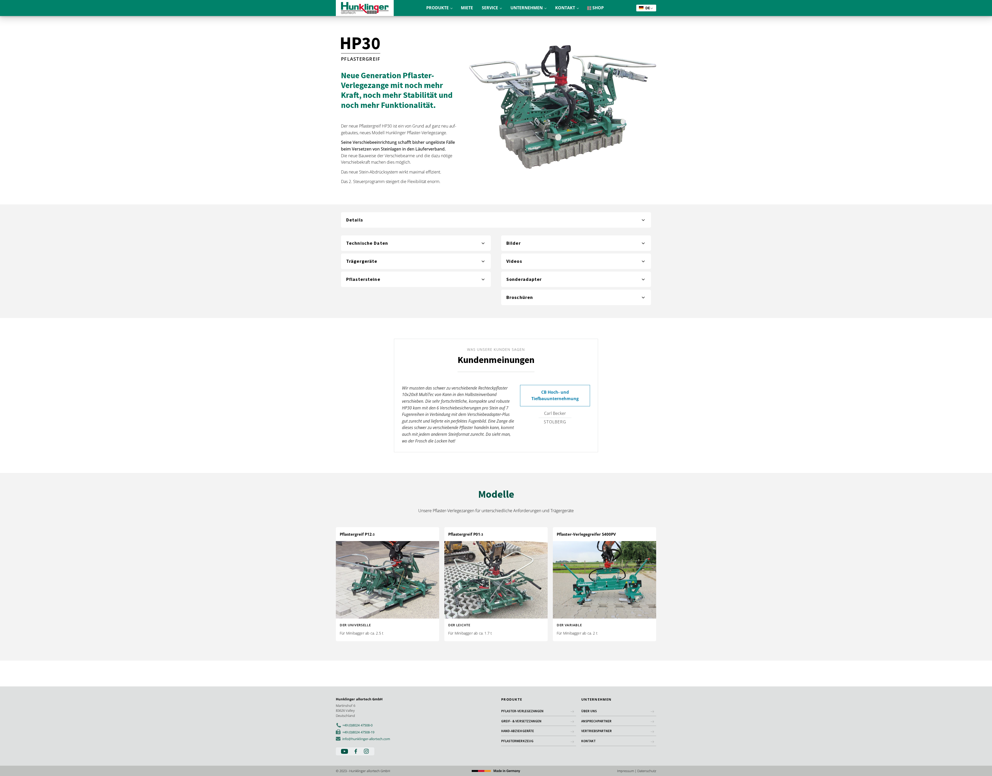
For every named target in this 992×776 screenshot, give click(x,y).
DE (647, 7)
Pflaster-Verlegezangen (522, 711)
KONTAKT (565, 8)
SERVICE (490, 8)
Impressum (625, 771)
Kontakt (588, 741)
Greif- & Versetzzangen (521, 721)
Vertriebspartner (596, 731)
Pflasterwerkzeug (517, 741)
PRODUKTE (437, 8)
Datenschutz (646, 771)
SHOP (597, 8)
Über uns (589, 711)
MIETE (467, 8)
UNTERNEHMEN (526, 8)
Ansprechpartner (596, 721)
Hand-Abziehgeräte (517, 731)
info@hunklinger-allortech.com (366, 739)
